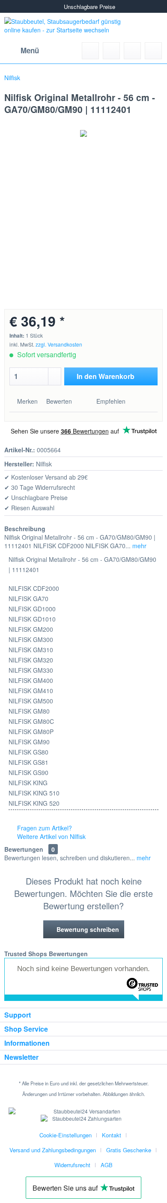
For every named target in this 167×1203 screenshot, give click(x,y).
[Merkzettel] (111, 50)
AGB (107, 1165)
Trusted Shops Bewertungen (46, 953)
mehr (138, 545)
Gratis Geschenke (128, 1150)
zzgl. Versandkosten (59, 344)
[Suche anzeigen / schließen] (90, 50)
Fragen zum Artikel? (43, 828)
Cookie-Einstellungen (65, 1135)
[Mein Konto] (132, 50)
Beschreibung (24, 528)
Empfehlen (110, 401)
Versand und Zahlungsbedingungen (52, 1150)
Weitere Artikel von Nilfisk (50, 836)
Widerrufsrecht (72, 1165)
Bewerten (59, 401)
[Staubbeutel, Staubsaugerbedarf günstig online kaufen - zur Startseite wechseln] (67, 27)
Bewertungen (23, 849)
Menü (30, 50)
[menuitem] (21, 50)
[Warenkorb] (153, 50)
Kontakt (111, 1135)
